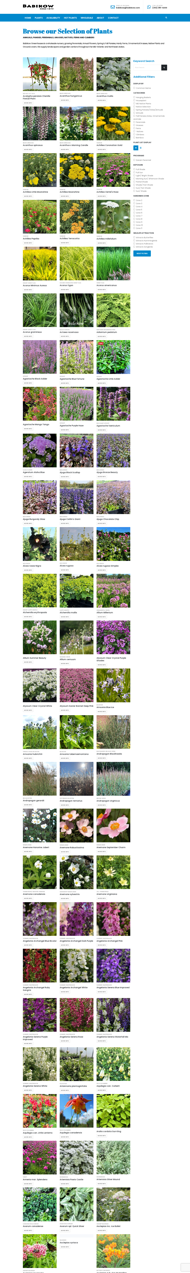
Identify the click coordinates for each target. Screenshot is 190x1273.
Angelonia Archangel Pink (110, 941)
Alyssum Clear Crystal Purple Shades (111, 659)
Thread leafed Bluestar (31, 751)
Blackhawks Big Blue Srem (106, 751)
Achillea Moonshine (69, 192)
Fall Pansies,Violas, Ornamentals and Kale (149, 117)
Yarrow (99, 143)
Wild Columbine (102, 1083)
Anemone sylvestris (70, 894)
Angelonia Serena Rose (71, 1036)
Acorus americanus (107, 285)
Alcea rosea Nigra (32, 566)
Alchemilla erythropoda (35, 612)
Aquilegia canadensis (71, 1132)
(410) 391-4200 (159, 7)
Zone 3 (138, 203)
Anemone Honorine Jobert (36, 847)
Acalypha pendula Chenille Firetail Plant (36, 97)
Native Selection (143, 106)
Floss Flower (27, 470)
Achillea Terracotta (69, 238)
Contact (113, 17)
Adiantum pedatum (107, 332)
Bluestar (100, 705)
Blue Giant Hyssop (103, 423)
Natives (139, 131)
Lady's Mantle (64, 610)
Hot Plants (70, 17)
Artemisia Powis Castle (71, 1179)
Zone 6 (138, 212)
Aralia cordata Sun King (109, 1131)
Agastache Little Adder (108, 379)
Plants (39, 17)
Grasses (139, 125)
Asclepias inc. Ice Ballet (108, 1226)
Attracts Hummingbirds (146, 240)
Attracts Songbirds (144, 247)
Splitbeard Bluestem (67, 798)
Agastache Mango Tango (36, 424)
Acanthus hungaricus (71, 96)
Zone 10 (139, 225)
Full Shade (140, 169)
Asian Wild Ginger (66, 1223)
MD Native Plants (143, 103)
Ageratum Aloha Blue (34, 472)
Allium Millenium (105, 612)
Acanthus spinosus (33, 145)
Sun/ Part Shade (143, 188)
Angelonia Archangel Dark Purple (76, 941)
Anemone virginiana (107, 894)
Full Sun (139, 172)
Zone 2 (138, 200)
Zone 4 (138, 206)
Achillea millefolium (106, 238)
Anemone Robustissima (72, 847)
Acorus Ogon (66, 285)
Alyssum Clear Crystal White (37, 706)
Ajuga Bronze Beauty (107, 472)
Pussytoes (63, 1083)
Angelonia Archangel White (74, 987)
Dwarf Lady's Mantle (30, 610)
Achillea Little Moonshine (35, 192)
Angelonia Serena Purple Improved (35, 1038)
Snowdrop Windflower (68, 891)
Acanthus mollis (105, 96)
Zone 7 (138, 216)
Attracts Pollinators (144, 243)
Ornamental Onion (103, 610)
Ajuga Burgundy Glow (34, 519)
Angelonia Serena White (35, 1086)
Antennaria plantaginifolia (73, 1086)
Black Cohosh (65, 329)
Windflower (27, 845)
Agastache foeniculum (108, 425)
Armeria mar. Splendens (35, 1179)
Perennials (140, 122)
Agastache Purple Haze (71, 425)
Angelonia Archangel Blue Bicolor (40, 941)
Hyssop (25, 376)
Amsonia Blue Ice (105, 707)
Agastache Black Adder (35, 378)
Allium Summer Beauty (34, 658)
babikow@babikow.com (128, 7)
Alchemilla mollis (68, 612)
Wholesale (87, 17)
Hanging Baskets (143, 97)
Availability (53, 17)
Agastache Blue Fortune (72, 379)
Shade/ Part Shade (144, 185)
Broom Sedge (101, 798)
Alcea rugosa (66, 565)
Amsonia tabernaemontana (74, 754)
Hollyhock (26, 563)
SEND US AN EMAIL (122, 6)
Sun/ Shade (141, 191)
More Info (28, 103)
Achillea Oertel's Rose (107, 192)
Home (28, 17)
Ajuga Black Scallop (70, 472)
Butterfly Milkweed (103, 1270)
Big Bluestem (27, 798)
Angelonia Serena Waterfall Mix (112, 1036)
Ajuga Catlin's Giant (70, 519)
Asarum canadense (33, 1226)
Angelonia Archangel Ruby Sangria (36, 988)
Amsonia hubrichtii (32, 754)
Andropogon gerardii (33, 800)
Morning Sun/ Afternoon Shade (149, 178)
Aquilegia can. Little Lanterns (37, 1132)
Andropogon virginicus (108, 800)
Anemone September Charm (111, 847)
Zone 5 (138, 209)
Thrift (25, 1177)
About (100, 17)
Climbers (139, 134)
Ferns (138, 128)
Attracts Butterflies (144, 237)
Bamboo (139, 137)
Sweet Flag (100, 283)
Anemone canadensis (34, 894)
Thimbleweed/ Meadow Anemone (34, 891)
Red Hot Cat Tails (29, 93)
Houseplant (140, 100)
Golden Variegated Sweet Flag (70, 283)
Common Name (143, 88)
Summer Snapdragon (30, 938)
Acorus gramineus (32, 332)
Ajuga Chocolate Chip (108, 519)
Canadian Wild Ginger (31, 1224)
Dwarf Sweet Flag (29, 283)
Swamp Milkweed (102, 1224)
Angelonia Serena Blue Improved (113, 987)
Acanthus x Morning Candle (74, 145)
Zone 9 (138, 222)
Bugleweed (63, 470)
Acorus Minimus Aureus (35, 285)
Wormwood (64, 1177)
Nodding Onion (65, 657)
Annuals (139, 113)
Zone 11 (138, 228)
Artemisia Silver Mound (108, 1179)
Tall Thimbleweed (102, 891)
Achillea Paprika (31, 238)
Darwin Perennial (143, 160)
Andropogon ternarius (71, 800)
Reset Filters (142, 253)
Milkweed (63, 1270)
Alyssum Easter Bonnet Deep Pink (76, 706)
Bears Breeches (65, 93)
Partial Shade (141, 182)
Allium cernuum (68, 659)
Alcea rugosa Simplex (108, 566)
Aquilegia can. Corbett (108, 1086)
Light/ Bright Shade (144, 175)
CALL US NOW (157, 6)
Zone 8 (138, 219)
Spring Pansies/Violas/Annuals (149, 110)
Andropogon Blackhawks (109, 753)
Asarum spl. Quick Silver (72, 1226)
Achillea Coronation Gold (109, 145)
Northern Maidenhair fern (106, 329)
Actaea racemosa (69, 332)
